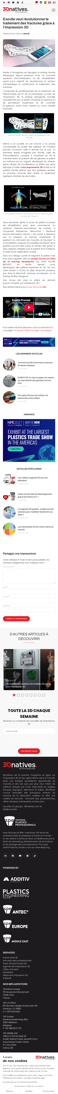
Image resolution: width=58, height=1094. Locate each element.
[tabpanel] (29, 669)
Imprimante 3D (10, 957)
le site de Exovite (36, 287)
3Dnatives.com (31, 806)
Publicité (7, 978)
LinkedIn (48, 330)
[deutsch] (36, 2)
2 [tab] (18, 695)
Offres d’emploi (10, 969)
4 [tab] (26, 695)
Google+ (35, 330)
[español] (45, 2)
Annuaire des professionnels (17, 960)
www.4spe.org (42, 847)
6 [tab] (35, 695)
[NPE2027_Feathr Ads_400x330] (29, 440)
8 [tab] (43, 695)
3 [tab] (22, 695)
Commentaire (9, 567)
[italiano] (54, 2)
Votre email (11, 731)
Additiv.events (10, 809)
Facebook (18, 330)
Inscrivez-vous (29, 751)
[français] (50, 2)
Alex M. (26, 34)
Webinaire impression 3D (15, 975)
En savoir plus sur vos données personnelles (20, 1082)
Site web (6, 606)
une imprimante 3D (32, 167)
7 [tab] (39, 695)
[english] (41, 2)
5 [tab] (31, 695)
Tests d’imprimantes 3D (15, 963)
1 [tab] (14, 695)
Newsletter (8, 972)
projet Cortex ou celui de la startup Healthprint (29, 260)
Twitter (27, 330)
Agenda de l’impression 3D (16, 966)
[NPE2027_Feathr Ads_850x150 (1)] (29, 342)
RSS (51, 327)
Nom (5, 587)
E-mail (6, 596)
